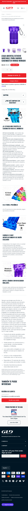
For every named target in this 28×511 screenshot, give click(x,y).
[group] (14, 2)
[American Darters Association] (14, 412)
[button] (4, 8)
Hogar (3, 14)
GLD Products (8, 491)
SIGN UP (23, 456)
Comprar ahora (14, 81)
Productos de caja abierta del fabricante (11, 16)
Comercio (8, 14)
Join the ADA (14, 422)
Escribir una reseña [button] (14, 400)
